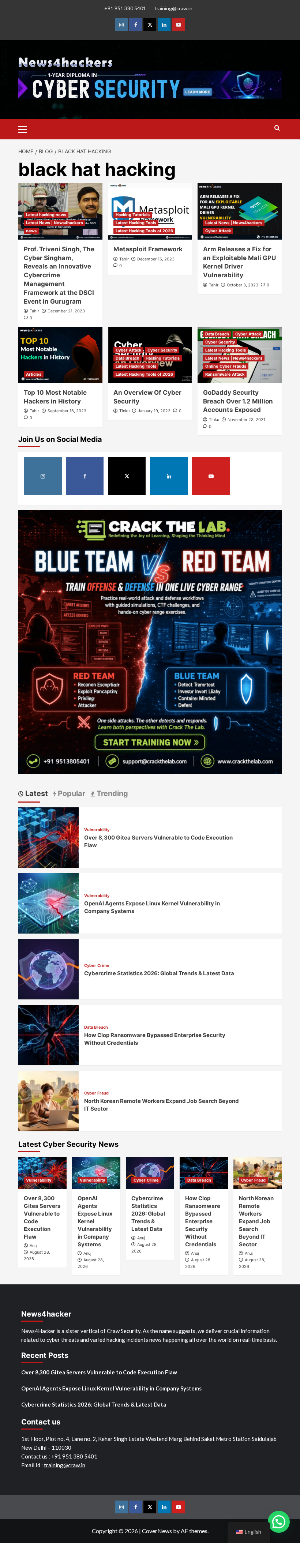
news (31, 230)
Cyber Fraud (96, 1093)
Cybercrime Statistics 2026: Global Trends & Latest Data (159, 973)
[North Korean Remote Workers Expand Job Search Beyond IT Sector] (48, 1100)
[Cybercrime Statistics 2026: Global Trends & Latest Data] (48, 968)
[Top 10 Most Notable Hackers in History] (60, 355)
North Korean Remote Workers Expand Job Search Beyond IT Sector (256, 1221)
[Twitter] (149, 24)
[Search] (277, 128)
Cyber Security (162, 350)
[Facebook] (135, 24)
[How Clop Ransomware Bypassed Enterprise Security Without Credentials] (48, 1034)
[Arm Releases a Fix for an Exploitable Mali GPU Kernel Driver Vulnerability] (240, 211)
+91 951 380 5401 (125, 8)
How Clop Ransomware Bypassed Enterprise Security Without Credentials (202, 1221)
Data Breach (127, 358)
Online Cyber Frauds (225, 366)
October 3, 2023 (242, 285)
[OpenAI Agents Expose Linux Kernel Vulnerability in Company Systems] (48, 902)
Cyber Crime (96, 966)
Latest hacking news (46, 214)
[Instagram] (121, 24)
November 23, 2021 (246, 419)
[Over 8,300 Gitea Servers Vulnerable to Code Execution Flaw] (48, 836)
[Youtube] (178, 24)
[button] (25, 128)
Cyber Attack (218, 230)
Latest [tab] (35, 793)
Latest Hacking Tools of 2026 (144, 230)
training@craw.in (173, 8)
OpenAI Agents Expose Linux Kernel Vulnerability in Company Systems (111, 1388)
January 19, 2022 (154, 410)
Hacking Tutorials (133, 214)
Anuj (34, 1245)
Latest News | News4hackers (54, 222)
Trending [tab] (111, 793)
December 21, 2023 (66, 311)
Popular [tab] (70, 793)
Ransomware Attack (224, 374)
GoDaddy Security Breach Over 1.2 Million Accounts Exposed (238, 401)
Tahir (34, 311)
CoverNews (157, 1530)
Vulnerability (96, 830)
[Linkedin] (164, 24)
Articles (33, 374)
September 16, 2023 (67, 410)
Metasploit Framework (148, 249)
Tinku (124, 410)
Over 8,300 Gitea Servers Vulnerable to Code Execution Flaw (99, 1372)
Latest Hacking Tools (136, 222)
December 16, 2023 (156, 259)
